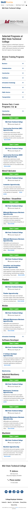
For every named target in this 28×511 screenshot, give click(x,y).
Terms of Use (14, 505)
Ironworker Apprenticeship (11, 184)
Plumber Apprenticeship (10, 293)
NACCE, (17, 507)
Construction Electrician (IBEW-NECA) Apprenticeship (13, 156)
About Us (10, 502)
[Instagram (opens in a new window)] (18, 492)
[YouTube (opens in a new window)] (6, 492)
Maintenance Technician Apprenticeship (10, 391)
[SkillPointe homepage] (7, 2)
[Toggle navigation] (25, 2)
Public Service (6, 92)
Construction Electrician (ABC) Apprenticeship (12, 129)
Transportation (6, 97)
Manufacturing (6, 87)
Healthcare (5, 78)
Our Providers (10, 5)
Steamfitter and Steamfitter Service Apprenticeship (12, 266)
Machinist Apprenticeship (11, 447)
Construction (5, 73)
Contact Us (4, 502)
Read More (7, 139)
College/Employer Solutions (14, 499)
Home (2, 5)
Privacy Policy (23, 502)
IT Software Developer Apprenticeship (10, 355)
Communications (6, 68)
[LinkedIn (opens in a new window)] (22, 492)
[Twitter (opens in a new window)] (10, 492)
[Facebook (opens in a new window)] (14, 492)
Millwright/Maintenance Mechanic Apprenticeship (13, 213)
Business (4, 63)
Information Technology (8, 82)
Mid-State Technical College (14, 122)
